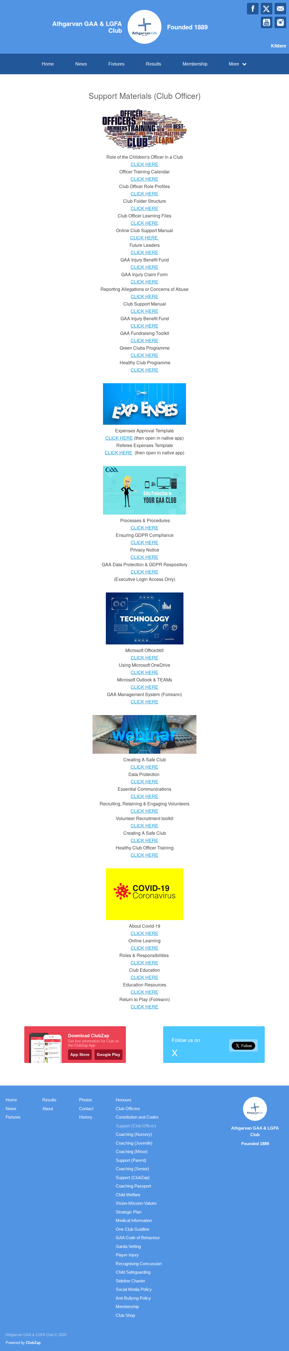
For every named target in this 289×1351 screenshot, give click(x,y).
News (81, 64)
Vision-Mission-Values (136, 1203)
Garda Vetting (128, 1246)
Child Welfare (128, 1194)
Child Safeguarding (133, 1272)
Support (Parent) (131, 1160)
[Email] (280, 8)
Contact (86, 1108)
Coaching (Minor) (132, 1151)
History (85, 1117)
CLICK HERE (144, 164)
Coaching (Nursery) (134, 1134)
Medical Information (134, 1220)
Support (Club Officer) (136, 1125)
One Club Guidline (132, 1229)
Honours (124, 1099)
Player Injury (127, 1254)
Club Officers (128, 1108)
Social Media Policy (134, 1289)
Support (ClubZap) (133, 1177)
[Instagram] (280, 22)
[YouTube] (266, 22)
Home (48, 64)
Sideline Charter (130, 1280)
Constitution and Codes (137, 1117)
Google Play (108, 1054)
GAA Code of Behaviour (138, 1237)
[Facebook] (253, 8)
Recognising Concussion (139, 1263)
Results (153, 64)
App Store (79, 1054)
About (47, 1108)
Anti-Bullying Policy (133, 1298)
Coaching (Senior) (132, 1168)
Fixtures (116, 64)
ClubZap (33, 1343)
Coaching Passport (133, 1186)
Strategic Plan (128, 1212)
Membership (195, 64)
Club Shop (125, 1315)
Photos (85, 1099)
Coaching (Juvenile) (134, 1143)
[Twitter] (266, 8)
